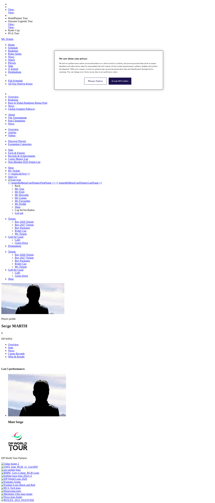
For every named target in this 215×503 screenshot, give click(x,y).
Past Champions (16, 120)
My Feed (19, 191)
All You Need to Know (20, 83)
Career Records (16, 353)
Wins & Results (16, 356)
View (11, 9)
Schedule (13, 47)
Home (11, 44)
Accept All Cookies (120, 81)
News (11, 56)
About (11, 114)
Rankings (13, 50)
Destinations (14, 72)
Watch (11, 59)
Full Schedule (15, 80)
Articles (12, 132)
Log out (19, 213)
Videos (11, 135)
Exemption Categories (20, 144)
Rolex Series (15, 53)
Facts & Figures (16, 152)
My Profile (20, 204)
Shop (17, 207)
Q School (13, 69)
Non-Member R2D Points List (24, 162)
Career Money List (18, 159)
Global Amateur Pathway (21, 108)
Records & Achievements (21, 156)
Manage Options (95, 81)
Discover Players (17, 141)
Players (12, 62)
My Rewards (22, 194)
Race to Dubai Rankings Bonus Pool (27, 102)
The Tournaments (17, 117)
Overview (13, 96)
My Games (21, 197)
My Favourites (22, 201)
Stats (10, 65)
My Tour (19, 188)
